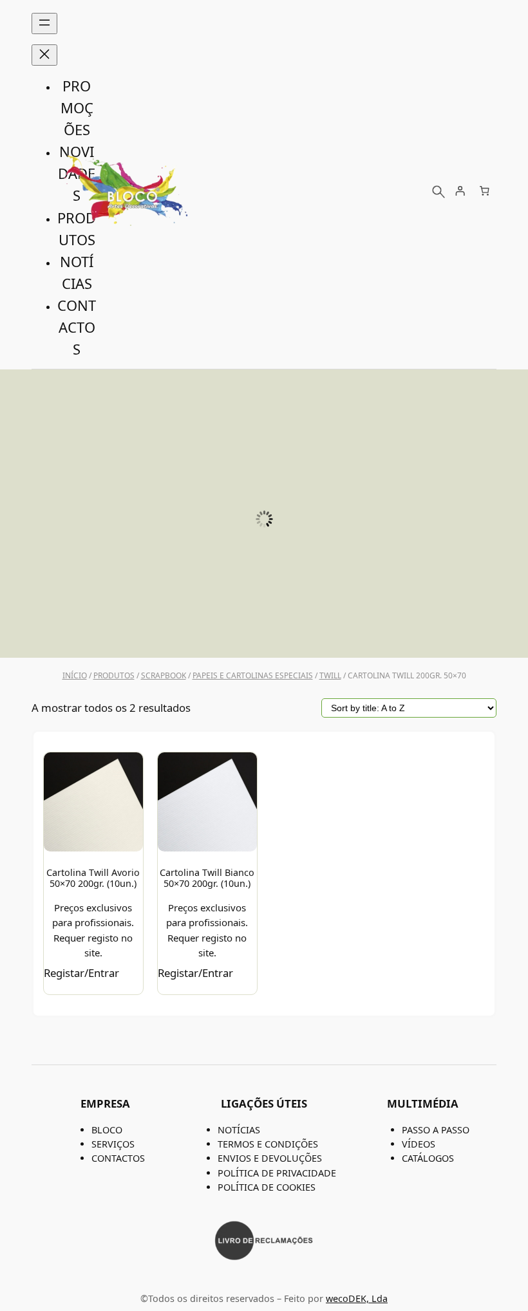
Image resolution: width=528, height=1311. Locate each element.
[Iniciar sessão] (460, 191)
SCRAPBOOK (163, 675)
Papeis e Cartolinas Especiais (253, 675)
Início (74, 675)
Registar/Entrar (81, 972)
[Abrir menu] (44, 23)
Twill (330, 675)
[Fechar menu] (44, 55)
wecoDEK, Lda (357, 1298)
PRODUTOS (114, 675)
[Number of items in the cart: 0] (484, 191)
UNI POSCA (264, 629)
